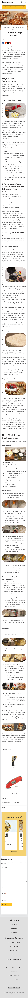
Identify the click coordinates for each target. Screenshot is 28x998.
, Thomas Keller (11, 802)
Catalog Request (14, 950)
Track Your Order (14, 932)
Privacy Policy (14, 979)
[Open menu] (25, 2)
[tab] (11, 851)
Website (4, 900)
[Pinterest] (10, 43)
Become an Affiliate (14, 975)
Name (4, 887)
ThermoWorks (6, 299)
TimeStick (15, 522)
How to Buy (14, 924)
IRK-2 (12, 299)
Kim (3, 808)
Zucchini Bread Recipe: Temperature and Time (7, 837)
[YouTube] (14, 988)
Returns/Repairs (14, 946)
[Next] (21, 835)
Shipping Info (14, 928)
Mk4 (14, 142)
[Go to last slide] (7, 835)
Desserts (14, 29)
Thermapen (9, 142)
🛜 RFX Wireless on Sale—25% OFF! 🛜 (14, 7)
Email (4, 893)
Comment (5, 867)
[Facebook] (3, 43)
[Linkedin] (16, 988)
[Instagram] (11, 988)
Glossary (14, 954)
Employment (14, 971)
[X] (8, 43)
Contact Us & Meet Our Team (14, 968)
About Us (14, 964)
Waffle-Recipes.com (20, 441)
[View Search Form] (21, 2)
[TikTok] (19, 988)
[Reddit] (6, 43)
